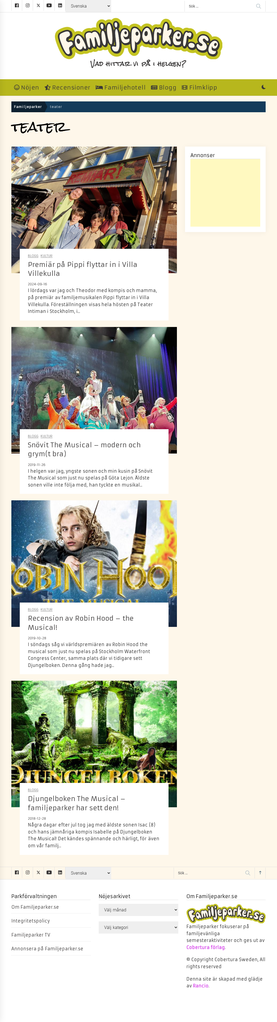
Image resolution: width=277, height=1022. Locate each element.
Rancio (201, 985)
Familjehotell (124, 87)
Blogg (166, 87)
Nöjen (29, 87)
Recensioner (70, 87)
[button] (264, 87)
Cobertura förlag (205, 947)
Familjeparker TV (30, 935)
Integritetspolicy (30, 921)
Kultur (46, 256)
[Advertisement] (225, 193)
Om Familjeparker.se (35, 907)
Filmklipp (202, 87)
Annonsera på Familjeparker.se (47, 948)
